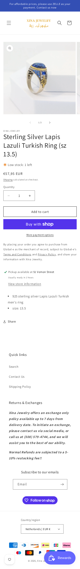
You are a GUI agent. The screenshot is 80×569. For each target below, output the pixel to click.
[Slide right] (50, 122)
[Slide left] (30, 122)
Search (14, 367)
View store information (24, 284)
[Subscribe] (62, 484)
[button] (9, 23)
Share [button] (12, 321)
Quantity (8, 187)
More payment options (40, 234)
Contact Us (17, 377)
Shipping (8, 179)
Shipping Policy (20, 387)
